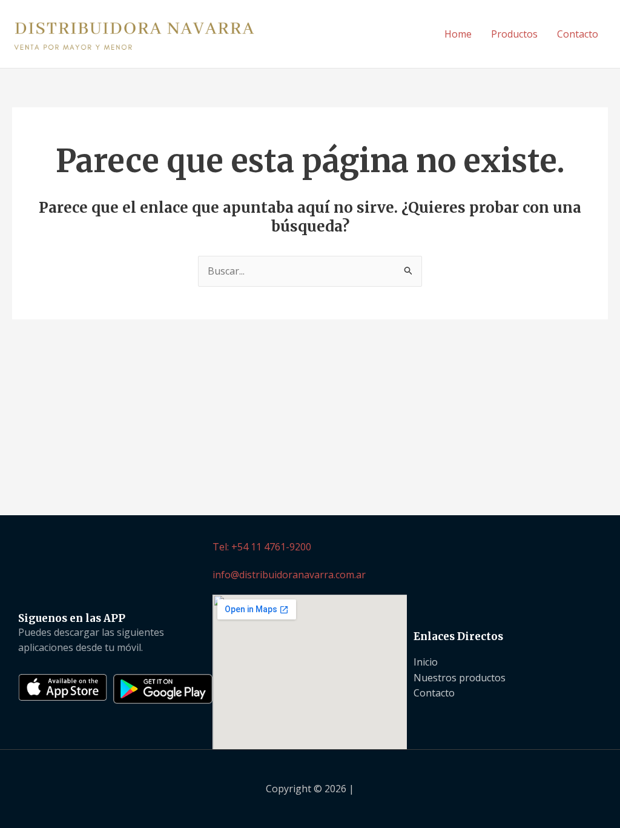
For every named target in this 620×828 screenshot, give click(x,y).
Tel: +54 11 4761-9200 (262, 546)
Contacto (577, 34)
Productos (514, 34)
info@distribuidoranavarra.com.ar (289, 574)
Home (458, 34)
